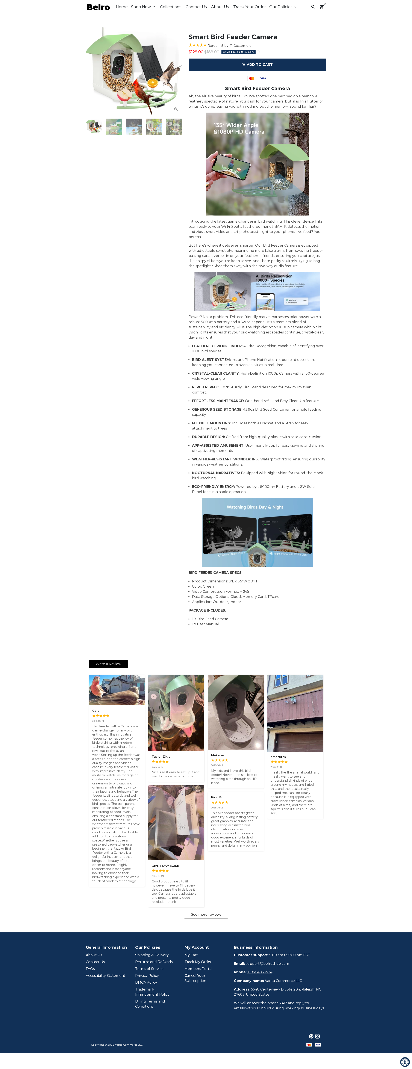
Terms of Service (149, 969)
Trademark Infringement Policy (152, 992)
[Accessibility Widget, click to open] (405, 1062)
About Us (220, 7)
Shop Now (143, 7)
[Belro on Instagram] (317, 1036)
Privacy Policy (147, 976)
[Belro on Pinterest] (311, 1036)
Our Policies (283, 7)
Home (122, 7)
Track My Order (198, 962)
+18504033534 (259, 972)
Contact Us (196, 7)
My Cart (191, 955)
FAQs (90, 969)
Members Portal (198, 969)
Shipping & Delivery (152, 955)
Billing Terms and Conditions (150, 1004)
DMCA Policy (146, 982)
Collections (170, 7)
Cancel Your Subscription (195, 978)
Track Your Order (249, 7)
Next (176, 71)
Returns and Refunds (154, 962)
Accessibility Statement (105, 976)
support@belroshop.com (267, 964)
